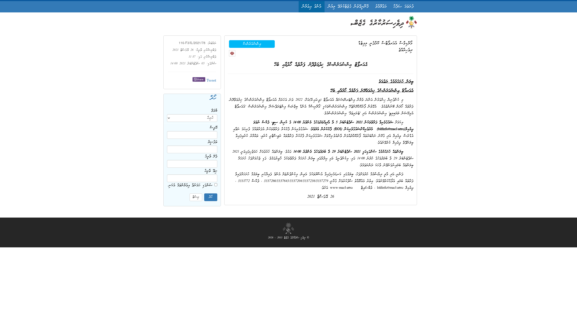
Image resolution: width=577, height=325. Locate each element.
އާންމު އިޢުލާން (311, 7)
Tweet (211, 81)
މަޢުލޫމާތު (381, 7)
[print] (232, 53)
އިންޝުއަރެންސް (252, 44)
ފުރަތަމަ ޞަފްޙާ (403, 7)
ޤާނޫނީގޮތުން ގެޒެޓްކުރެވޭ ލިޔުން (348, 7)
